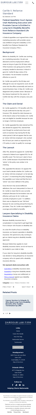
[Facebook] (13, 385)
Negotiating (8, 274)
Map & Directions (18, 362)
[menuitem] (9, 412)
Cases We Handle (18, 334)
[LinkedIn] (23, 385)
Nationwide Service (18, 339)
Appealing (7, 271)
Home (18, 331)
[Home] (12, 3)
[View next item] (10, 313)
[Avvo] (16, 385)
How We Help (18, 336)
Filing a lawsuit (9, 277)
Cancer (12, 283)
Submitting (8, 269)
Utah (27, 283)
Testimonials (18, 342)
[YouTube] (20, 385)
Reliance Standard (20, 283)
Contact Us (18, 347)
